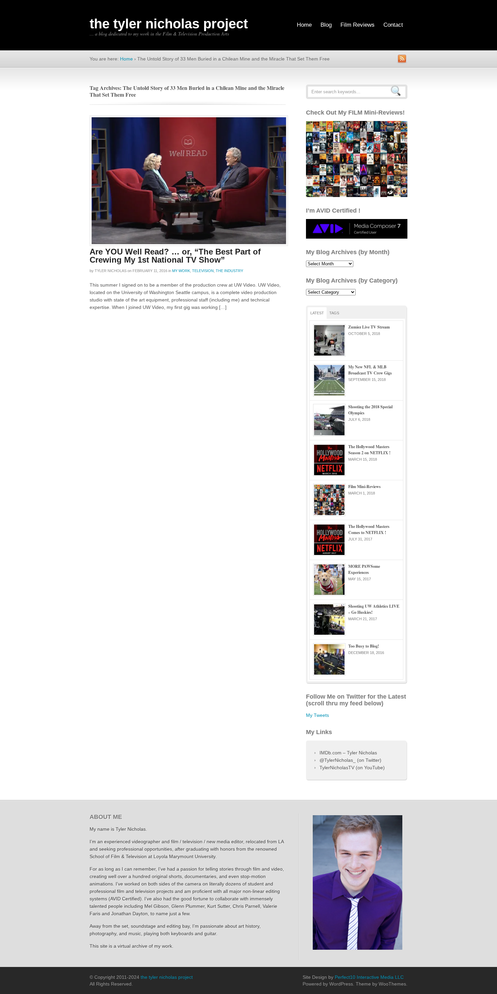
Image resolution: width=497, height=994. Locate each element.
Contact (393, 25)
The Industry (229, 271)
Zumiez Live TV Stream (369, 327)
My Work (181, 271)
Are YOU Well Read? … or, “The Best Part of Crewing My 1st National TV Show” (175, 255)
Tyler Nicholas (110, 271)
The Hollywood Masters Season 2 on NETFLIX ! (369, 450)
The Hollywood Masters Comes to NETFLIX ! (368, 529)
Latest (317, 313)
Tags (334, 313)
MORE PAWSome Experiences (364, 569)
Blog (326, 25)
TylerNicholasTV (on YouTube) (352, 767)
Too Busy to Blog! (363, 646)
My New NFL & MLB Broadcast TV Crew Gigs (370, 370)
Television (203, 271)
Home (304, 25)
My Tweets (317, 715)
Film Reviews (357, 25)
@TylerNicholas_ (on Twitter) (350, 760)
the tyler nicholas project (169, 23)
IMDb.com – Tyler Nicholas (348, 752)
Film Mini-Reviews (364, 486)
